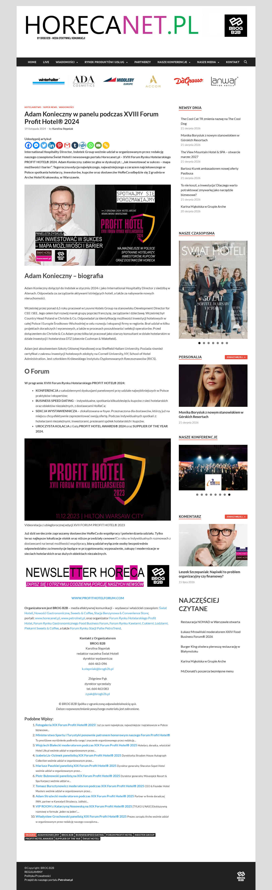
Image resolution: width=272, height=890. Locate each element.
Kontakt (233, 62)
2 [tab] (204, 343)
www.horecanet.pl (47, 618)
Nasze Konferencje (172, 62)
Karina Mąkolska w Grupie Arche (203, 206)
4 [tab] (213, 343)
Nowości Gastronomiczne (51, 613)
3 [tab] (208, 343)
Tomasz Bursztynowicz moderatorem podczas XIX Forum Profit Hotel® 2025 (90, 786)
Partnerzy (142, 62)
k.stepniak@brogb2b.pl (97, 669)
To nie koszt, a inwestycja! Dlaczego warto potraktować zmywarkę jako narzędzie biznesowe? (209, 190)
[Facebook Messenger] (36, 145)
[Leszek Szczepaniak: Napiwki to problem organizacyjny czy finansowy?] (213, 545)
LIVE (46, 62)
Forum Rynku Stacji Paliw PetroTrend (95, 628)
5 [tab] (218, 343)
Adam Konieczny (48, 834)
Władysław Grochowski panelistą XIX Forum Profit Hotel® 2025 (81, 816)
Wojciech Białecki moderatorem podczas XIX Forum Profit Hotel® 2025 (86, 745)
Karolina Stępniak (62, 128)
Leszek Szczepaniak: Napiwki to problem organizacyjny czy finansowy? (209, 574)
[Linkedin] (51, 145)
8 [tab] (229, 495)
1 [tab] (199, 343)
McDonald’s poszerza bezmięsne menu (207, 671)
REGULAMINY (33, 871)
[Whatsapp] (90, 145)
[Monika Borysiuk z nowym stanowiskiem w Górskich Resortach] (213, 385)
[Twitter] (43, 145)
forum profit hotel (119, 834)
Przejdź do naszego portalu (48, 879)
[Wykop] (82, 145)
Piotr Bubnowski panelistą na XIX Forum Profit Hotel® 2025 (78, 776)
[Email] (98, 145)
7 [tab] (227, 343)
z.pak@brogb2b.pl (97, 694)
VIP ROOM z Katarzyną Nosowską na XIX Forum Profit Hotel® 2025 (84, 806)
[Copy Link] (106, 145)
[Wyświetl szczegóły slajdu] (213, 290)
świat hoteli (91, 838)
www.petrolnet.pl (73, 618)
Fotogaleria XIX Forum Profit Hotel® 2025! (66, 725)
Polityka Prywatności (37, 875)
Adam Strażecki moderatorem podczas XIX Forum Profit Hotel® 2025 (85, 796)
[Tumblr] (74, 145)
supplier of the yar (67, 838)
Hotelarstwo (32, 107)
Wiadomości (65, 62)
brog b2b (67, 834)
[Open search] (246, 62)
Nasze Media (206, 62)
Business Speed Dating (90, 834)
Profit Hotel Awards (39, 838)
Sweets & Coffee (82, 613)
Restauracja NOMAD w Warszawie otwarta (210, 622)
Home (32, 62)
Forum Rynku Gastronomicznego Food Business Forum (70, 623)
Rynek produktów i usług (104, 62)
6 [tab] (222, 343)
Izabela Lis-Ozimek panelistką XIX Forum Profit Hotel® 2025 (78, 755)
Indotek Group (145, 834)
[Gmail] (67, 145)
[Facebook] (28, 145)
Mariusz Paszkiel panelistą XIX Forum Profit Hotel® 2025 (76, 765)
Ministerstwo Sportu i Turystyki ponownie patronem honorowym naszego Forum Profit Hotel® (103, 735)
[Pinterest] (59, 145)
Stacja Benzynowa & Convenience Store (121, 613)
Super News (50, 107)
